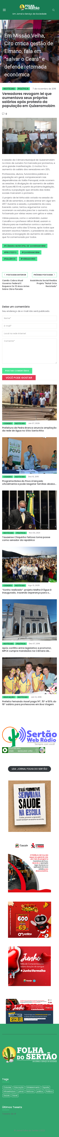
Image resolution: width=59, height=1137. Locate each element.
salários (10, 258)
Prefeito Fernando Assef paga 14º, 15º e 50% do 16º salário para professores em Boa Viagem (29, 703)
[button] (29, 51)
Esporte (46, 1087)
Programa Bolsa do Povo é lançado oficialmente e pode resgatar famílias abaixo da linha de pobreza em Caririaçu (28, 483)
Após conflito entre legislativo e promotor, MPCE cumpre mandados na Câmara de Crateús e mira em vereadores (27, 650)
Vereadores (28, 258)
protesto (11, 252)
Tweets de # (9, 1113)
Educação (9, 697)
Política (23, 88)
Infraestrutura (9, 1091)
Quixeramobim (31, 252)
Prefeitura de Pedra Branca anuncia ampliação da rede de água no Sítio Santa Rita (29, 429)
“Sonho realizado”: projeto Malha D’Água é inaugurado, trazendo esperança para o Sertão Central (26, 592)
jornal (20, 1091)
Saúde (6, 1095)
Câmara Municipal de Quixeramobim (25, 245)
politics (40, 1091)
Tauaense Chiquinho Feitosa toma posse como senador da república (26, 539)
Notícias (9, 88)
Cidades (8, 423)
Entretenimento (33, 1087)
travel (14, 1095)
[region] (29, 51)
